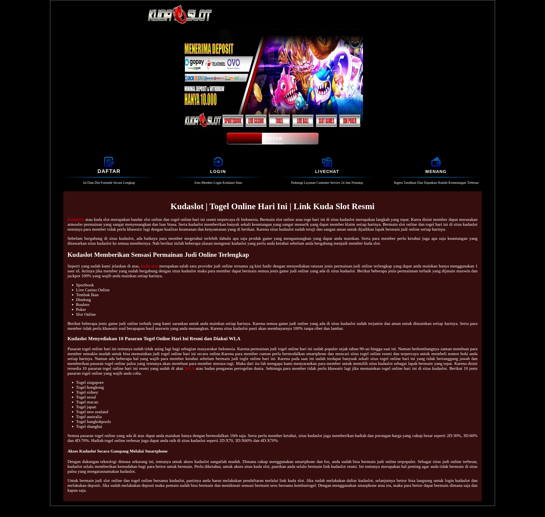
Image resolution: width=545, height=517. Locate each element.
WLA (190, 368)
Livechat (327, 171)
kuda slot (149, 266)
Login (218, 171)
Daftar (272, 138)
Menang (436, 171)
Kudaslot (75, 219)
